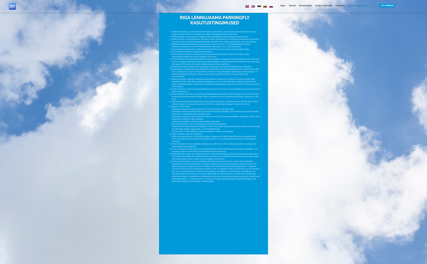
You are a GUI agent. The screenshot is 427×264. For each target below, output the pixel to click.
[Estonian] (259, 6)
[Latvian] (247, 6)
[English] (253, 6)
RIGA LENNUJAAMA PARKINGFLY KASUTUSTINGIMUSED (215, 20)
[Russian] (271, 6)
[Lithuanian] (265, 6)
